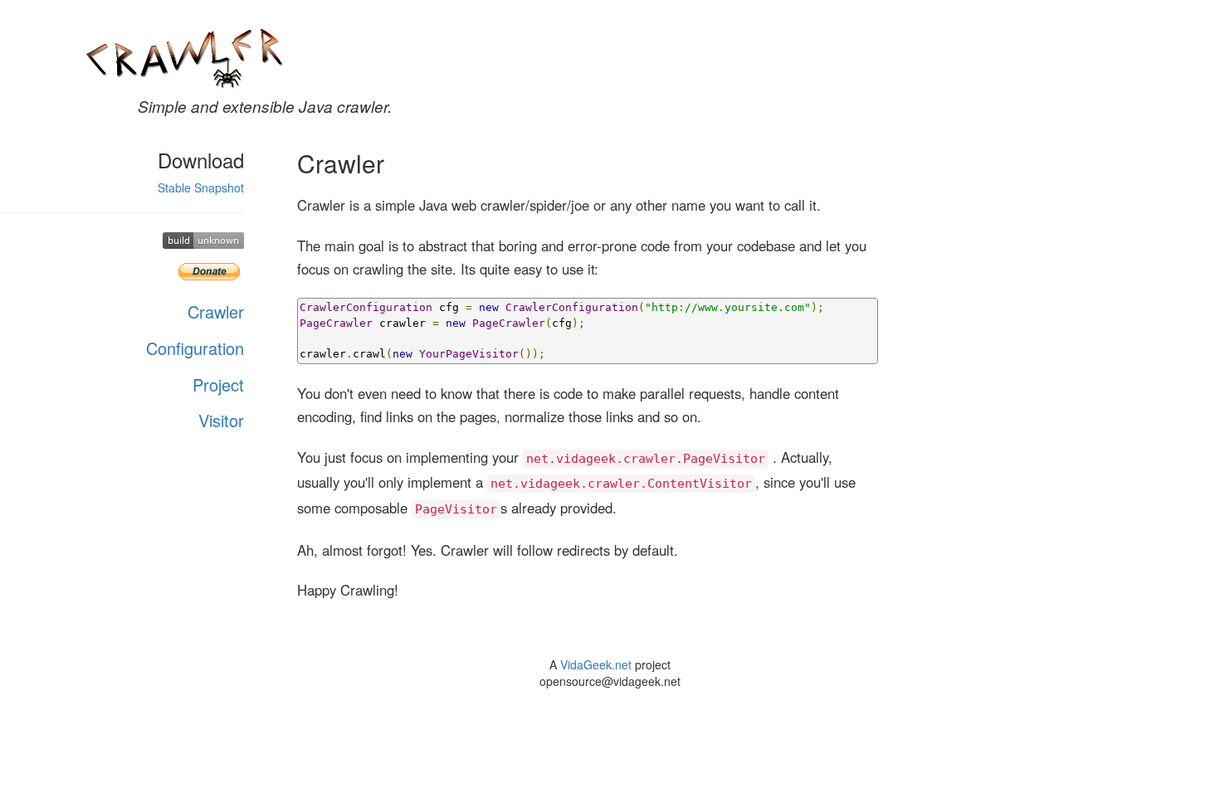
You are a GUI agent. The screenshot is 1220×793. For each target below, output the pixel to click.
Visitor (221, 420)
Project (218, 384)
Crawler (216, 311)
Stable (174, 187)
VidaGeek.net (596, 664)
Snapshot (219, 187)
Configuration (195, 348)
